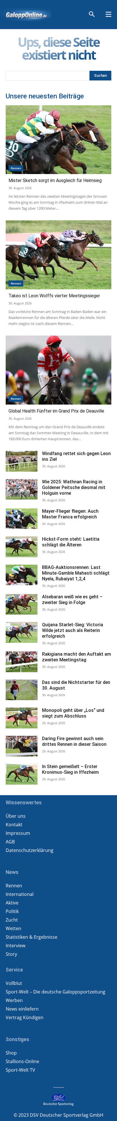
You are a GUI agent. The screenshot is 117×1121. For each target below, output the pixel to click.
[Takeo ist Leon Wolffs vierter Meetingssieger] (58, 254)
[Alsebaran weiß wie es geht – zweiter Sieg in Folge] (21, 604)
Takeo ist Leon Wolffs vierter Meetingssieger (54, 295)
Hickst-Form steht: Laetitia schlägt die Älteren (70, 542)
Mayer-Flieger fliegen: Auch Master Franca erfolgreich (70, 514)
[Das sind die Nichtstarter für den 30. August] (21, 690)
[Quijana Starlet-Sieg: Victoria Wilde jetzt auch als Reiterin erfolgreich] (21, 632)
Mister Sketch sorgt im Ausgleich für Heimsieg (55, 180)
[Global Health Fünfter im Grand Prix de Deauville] (58, 370)
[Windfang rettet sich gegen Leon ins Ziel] (21, 461)
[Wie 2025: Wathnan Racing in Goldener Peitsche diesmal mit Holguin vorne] (21, 489)
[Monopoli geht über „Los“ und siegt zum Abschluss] (21, 718)
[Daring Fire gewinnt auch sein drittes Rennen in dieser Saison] (21, 746)
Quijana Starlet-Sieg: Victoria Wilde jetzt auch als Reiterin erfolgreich (72, 630)
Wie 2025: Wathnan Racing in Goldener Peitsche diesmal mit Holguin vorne (73, 487)
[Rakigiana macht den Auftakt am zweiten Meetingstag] (21, 661)
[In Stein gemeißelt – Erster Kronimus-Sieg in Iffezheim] (21, 774)
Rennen (16, 168)
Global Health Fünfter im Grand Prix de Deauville (56, 411)
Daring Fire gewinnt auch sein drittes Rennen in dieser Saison (74, 741)
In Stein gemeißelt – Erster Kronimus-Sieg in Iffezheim (70, 769)
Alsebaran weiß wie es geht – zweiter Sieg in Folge (72, 599)
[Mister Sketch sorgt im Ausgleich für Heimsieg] (58, 139)
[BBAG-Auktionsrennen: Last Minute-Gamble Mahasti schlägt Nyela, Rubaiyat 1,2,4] (21, 575)
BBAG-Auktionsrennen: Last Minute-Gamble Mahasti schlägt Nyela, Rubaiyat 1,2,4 (76, 573)
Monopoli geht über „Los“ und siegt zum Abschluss (73, 713)
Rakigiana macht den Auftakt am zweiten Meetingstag (76, 656)
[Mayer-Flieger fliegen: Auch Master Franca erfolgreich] (21, 518)
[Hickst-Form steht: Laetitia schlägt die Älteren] (21, 546)
